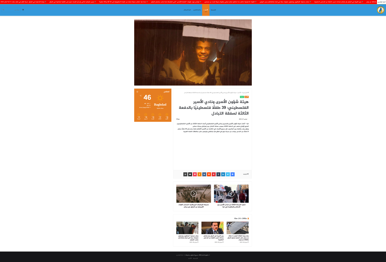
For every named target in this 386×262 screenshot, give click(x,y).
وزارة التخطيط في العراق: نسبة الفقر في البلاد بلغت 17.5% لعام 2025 (58, 2)
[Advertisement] (212, 150)
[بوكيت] (195, 174)
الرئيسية (213, 10)
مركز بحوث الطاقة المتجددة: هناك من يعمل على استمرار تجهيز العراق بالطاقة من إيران (238, 238)
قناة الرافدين (179, 255)
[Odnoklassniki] (200, 174)
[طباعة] (185, 174)
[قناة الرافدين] (380, 10)
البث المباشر (187, 10)
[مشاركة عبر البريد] (190, 174)
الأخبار (206, 10)
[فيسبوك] (233, 174)
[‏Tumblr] (218, 174)
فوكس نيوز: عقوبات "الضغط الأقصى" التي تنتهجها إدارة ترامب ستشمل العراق (210, 2)
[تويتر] (228, 174)
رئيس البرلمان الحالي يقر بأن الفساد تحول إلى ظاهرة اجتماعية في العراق (107, 2)
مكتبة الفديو (197, 10)
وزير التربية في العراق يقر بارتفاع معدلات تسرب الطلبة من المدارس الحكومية (214, 238)
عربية (242, 97)
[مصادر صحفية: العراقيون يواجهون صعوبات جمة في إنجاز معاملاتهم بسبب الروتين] (187, 228)
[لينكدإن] (223, 174)
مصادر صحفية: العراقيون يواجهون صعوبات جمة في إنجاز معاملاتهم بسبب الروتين (319, 2)
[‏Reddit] (209, 174)
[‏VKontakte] (204, 174)
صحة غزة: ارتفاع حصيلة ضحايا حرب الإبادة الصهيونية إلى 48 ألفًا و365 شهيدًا (157, 2)
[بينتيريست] (214, 174)
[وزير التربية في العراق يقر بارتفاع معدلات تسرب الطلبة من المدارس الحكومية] (212, 228)
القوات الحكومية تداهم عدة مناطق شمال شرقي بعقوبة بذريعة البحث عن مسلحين (265, 2)
